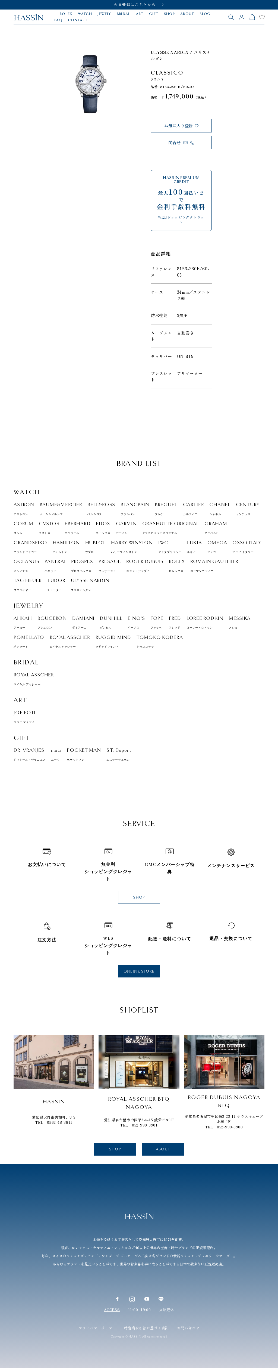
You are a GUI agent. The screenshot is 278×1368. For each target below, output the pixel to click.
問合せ (175, 142)
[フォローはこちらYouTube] (147, 1299)
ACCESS (112, 1309)
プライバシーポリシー (97, 1327)
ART (140, 14)
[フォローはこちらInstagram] (132, 1299)
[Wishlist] (262, 17)
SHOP (169, 14)
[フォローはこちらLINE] (161, 1299)
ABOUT (187, 14)
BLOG (205, 14)
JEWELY (104, 14)
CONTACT (78, 20)
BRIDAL (124, 14)
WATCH (85, 14)
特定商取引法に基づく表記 (146, 1327)
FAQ (58, 20)
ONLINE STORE (139, 971)
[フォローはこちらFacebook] (117, 1299)
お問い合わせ (188, 1327)
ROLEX (66, 14)
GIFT (154, 14)
